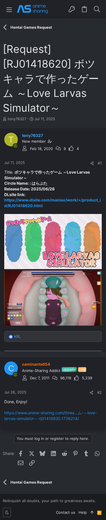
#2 (99, 392)
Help (83, 512)
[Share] (92, 163)
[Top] (92, 512)
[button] (9, 9)
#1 (100, 163)
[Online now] (15, 145)
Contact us (65, 512)
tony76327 (17, 119)
